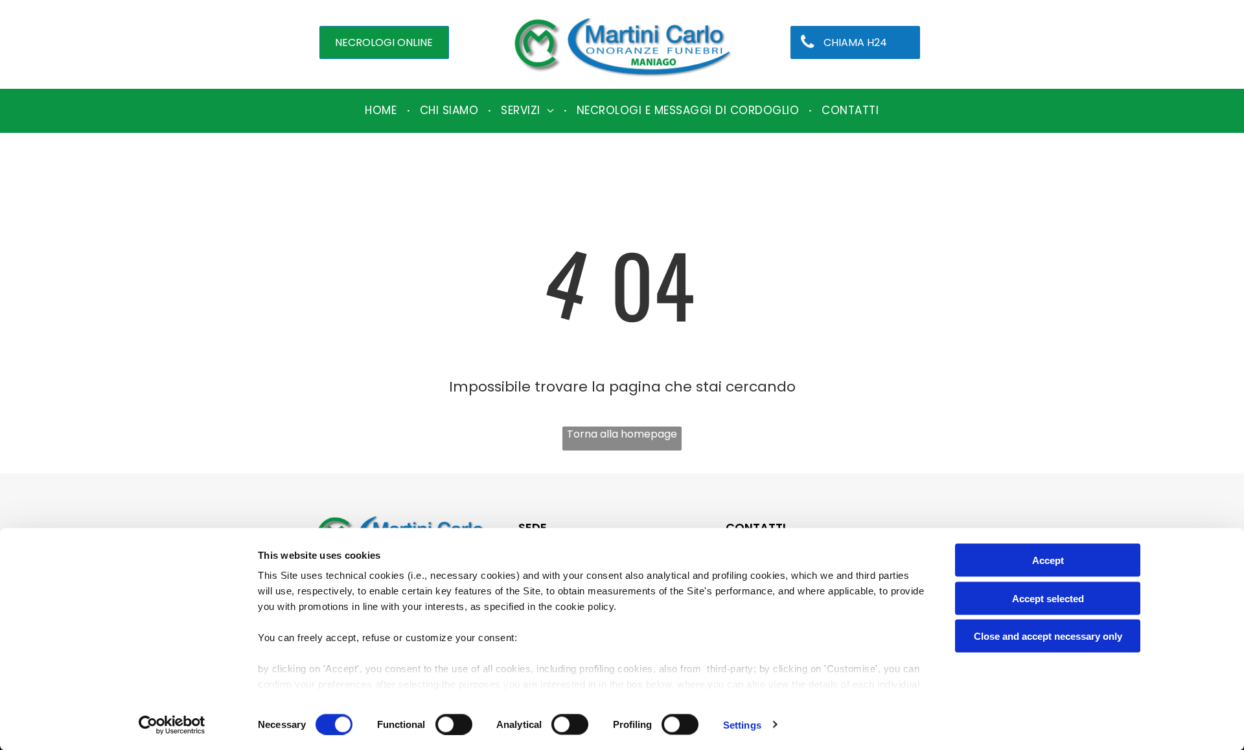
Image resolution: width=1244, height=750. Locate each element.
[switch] (453, 724)
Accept (1048, 560)
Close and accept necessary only (1048, 636)
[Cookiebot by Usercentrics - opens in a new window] (172, 724)
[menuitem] (382, 110)
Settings (742, 724)
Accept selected (1048, 598)
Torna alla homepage (622, 434)
